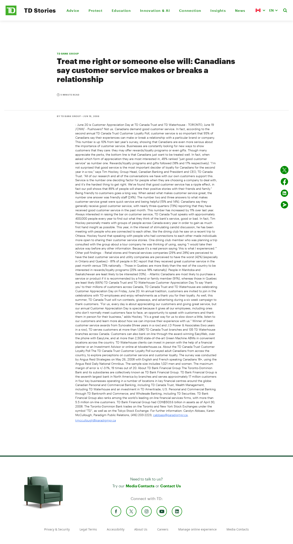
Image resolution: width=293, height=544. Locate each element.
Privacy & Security (57, 529)
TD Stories (40, 10)
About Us (140, 529)
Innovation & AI (155, 10)
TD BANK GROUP (68, 53)
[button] (260, 10)
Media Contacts (140, 485)
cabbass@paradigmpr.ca (170, 415)
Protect (96, 10)
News (240, 10)
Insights (218, 10)
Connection (190, 10)
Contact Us (170, 485)
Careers (162, 529)
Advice (72, 10)
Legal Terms (88, 529)
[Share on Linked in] (284, 193)
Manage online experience (197, 529)
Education (121, 10)
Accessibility (115, 529)
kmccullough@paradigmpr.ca (95, 420)
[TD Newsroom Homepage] (11, 14)
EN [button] (271, 10)
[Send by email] (284, 205)
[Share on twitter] (284, 170)
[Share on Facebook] (284, 181)
